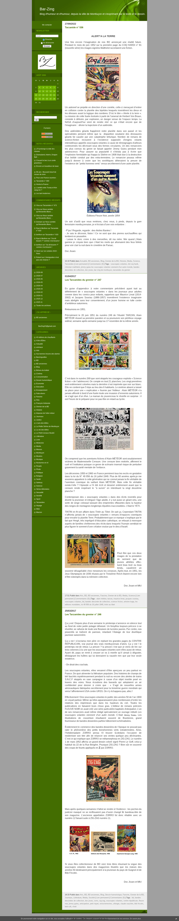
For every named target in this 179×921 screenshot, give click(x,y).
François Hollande (43, 403)
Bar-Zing (47, 9)
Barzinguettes (41, 357)
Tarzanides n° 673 (50, 205)
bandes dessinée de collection (97, 602)
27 (51, 99)
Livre (38, 440)
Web (38, 509)
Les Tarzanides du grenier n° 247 (83, 280)
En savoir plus (135, 919)
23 (36, 99)
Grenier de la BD (42, 406)
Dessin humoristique (44, 380)
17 (40, 95)
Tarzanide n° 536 (74, 27)
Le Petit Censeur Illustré (45, 433)
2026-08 (39, 272)
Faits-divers (40, 393)
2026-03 (39, 289)
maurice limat (119, 599)
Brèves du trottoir (42, 370)
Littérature (40, 436)
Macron (39, 512)
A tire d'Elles (40, 340)
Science (39, 486)
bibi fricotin (138, 904)
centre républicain (130, 901)
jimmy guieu (74, 904)
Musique (39, 459)
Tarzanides (40, 502)
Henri (38, 251)
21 (54, 95)
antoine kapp (129, 602)
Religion (39, 476)
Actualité (39, 344)
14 (54, 91)
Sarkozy (39, 482)
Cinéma (39, 373)
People (39, 466)
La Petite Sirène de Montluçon (47, 426)
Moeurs (39, 449)
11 (43, 91)
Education (40, 387)
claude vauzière (127, 904)
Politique (39, 472)
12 (47, 91)
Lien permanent (81, 264)
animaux (39, 347)
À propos (47, 128)
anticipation (84, 904)
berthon (39, 234)
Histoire (39, 410)
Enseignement (41, 390)
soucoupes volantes (119, 264)
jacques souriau (132, 599)
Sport (38, 499)
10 (40, 91)
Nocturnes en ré (42, 463)
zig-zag (102, 901)
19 (47, 95)
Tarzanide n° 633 (51, 234)
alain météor (101, 599)
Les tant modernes (43, 193)
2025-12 (39, 299)
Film (37, 400)
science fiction (117, 602)
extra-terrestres (106, 904)
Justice (39, 420)
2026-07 (39, 276)
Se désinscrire (48, 43)
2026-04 (39, 286)
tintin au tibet (109, 605)
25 (43, 99)
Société (39, 496)
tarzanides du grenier (121, 270)
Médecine (40, 443)
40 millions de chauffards (45, 337)
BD (37, 360)
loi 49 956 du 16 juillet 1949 (92, 605)
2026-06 (39, 279)
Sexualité (39, 492)
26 (47, 99)
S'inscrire (48, 39)
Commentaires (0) (96, 264)
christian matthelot (72, 267)
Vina (38, 205)
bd (83, 602)
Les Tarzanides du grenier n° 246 (83, 614)
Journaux (39, 416)
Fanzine (39, 397)
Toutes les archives (43, 305)
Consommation (42, 377)
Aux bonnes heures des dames (48, 354)
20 (51, 95)
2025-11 (39, 302)
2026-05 (39, 282)
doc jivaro (89, 270)
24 (40, 99)
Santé (38, 479)
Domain (39, 222)
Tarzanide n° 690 (42, 181)
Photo (38, 469)
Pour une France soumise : (46, 178)
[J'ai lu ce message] (176, 919)
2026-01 (39, 295)
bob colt (68, 907)
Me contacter (47, 25)
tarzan (109, 599)
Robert (38, 257)
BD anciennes (41, 317)
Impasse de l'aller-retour (45, 413)
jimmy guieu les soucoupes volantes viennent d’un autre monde (106, 267)
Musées (39, 456)
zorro (96, 901)
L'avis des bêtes (42, 423)
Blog (38, 367)
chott (74, 907)
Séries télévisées (42, 489)
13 (51, 91)
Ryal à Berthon (42, 228)
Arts (37, 350)
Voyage (39, 505)
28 (54, 99)
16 (36, 95)
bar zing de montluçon (103, 270)
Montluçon (40, 453)
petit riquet (94, 904)
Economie (40, 383)
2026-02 (39, 292)
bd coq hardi (133, 264)
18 (43, 95)
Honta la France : (42, 184)
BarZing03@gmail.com (47, 326)
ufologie (116, 904)
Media (38, 446)
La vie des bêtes (42, 430)
